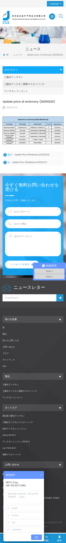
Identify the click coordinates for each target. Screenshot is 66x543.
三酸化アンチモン (13, 77)
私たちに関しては (11, 340)
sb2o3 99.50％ (9, 435)
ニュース (17, 54)
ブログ (6, 353)
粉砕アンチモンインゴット (15, 429)
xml (4, 366)
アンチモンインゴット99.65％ (16, 441)
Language (54, 4)
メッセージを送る (19, 264)
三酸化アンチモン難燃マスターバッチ (24, 84)
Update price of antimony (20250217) (29, 162)
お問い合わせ (9, 347)
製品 (5, 334)
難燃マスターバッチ (12, 454)
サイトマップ (9, 360)
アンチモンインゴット (16, 91)
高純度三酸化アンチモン (14, 416)
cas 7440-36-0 (9, 448)
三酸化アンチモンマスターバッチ (18, 422)
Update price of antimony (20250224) (32, 154)
